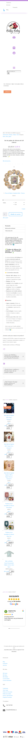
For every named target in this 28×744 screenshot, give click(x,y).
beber (4, 136)
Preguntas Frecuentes (7, 697)
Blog (4, 661)
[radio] (20, 203)
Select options (10, 572)
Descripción (7, 225)
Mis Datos (5, 675)
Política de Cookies (7, 693)
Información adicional (10, 228)
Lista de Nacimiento (7, 680)
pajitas (10, 136)
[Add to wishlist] (5, 89)
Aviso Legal (5, 690)
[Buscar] (8, 73)
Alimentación (6, 134)
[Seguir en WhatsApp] (10, 715)
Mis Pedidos (5, 676)
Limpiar (23, 208)
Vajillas (14, 134)
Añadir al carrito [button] (9, 427)
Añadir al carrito (15, 214)
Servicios (5, 665)
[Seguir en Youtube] (13, 715)
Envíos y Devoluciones (8, 695)
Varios (18, 134)
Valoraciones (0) (8, 230)
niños (7, 136)
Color (4, 202)
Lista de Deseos (6, 678)
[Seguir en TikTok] (4, 715)
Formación (5, 663)
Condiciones (5, 688)
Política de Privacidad (7, 692)
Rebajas (10, 134)
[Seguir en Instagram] (7, 715)
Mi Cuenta (5, 673)
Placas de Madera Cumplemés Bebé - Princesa (15, 193)
